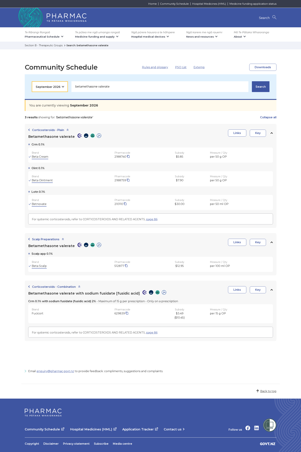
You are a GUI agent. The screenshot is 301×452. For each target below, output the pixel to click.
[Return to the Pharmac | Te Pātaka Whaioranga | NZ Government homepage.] (52, 17)
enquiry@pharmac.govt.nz (55, 371)
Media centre (122, 443)
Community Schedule (174, 3)
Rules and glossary (155, 67)
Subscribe (101, 443)
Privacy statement (76, 443)
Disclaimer (51, 443)
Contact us (173, 429)
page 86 (151, 219)
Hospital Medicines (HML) (209, 3)
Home (152, 3)
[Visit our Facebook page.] (248, 428)
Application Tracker (138, 429)
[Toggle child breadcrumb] (67, 130)
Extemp (199, 67)
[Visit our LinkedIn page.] (256, 428)
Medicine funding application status (252, 3)
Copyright (32, 443)
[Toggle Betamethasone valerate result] (271, 133)
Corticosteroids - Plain (48, 130)
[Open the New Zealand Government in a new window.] (267, 444)
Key (258, 133)
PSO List (181, 67)
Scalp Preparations (45, 239)
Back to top (268, 391)
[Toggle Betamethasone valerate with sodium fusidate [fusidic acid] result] (271, 290)
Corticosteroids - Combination (54, 286)
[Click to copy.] (128, 156)
